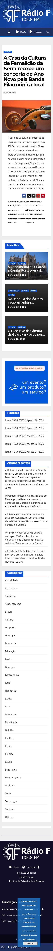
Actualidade (14, 291)
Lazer (33, 291)
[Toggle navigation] (9, 31)
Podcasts (37, 32)
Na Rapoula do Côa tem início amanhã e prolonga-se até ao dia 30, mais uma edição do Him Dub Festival (25, 300)
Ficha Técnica (26, 877)
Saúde (8, 761)
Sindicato (10, 785)
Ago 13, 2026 (18, 339)
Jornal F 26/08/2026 (15, 420)
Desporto (10, 627)
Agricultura (11, 588)
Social (8, 793)
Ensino (8, 659)
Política (21, 327)
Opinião (9, 730)
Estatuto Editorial (26, 872)
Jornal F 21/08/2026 (15, 451)
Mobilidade (11, 722)
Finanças (10, 667)
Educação (10, 651)
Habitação (10, 690)
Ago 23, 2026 (18, 275)
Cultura (7, 52)
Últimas (21, 263)
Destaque (10, 635)
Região (11, 295)
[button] (47, 32)
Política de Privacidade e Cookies (26, 881)
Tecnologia (11, 801)
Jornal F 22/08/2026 (15, 443)
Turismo (9, 809)
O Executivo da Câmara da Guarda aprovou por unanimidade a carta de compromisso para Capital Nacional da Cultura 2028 (25, 332)
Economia (10, 643)
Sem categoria (13, 777)
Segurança (11, 769)
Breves (8, 611)
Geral (8, 682)
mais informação (29, 939)
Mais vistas (11, 714)
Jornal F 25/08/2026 (15, 428)
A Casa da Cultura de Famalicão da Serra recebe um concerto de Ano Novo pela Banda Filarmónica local (25, 71)
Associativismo (13, 603)
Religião (9, 753)
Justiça (8, 698)
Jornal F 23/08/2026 (15, 436)
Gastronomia (12, 674)
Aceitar (30, 943)
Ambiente (10, 596)
